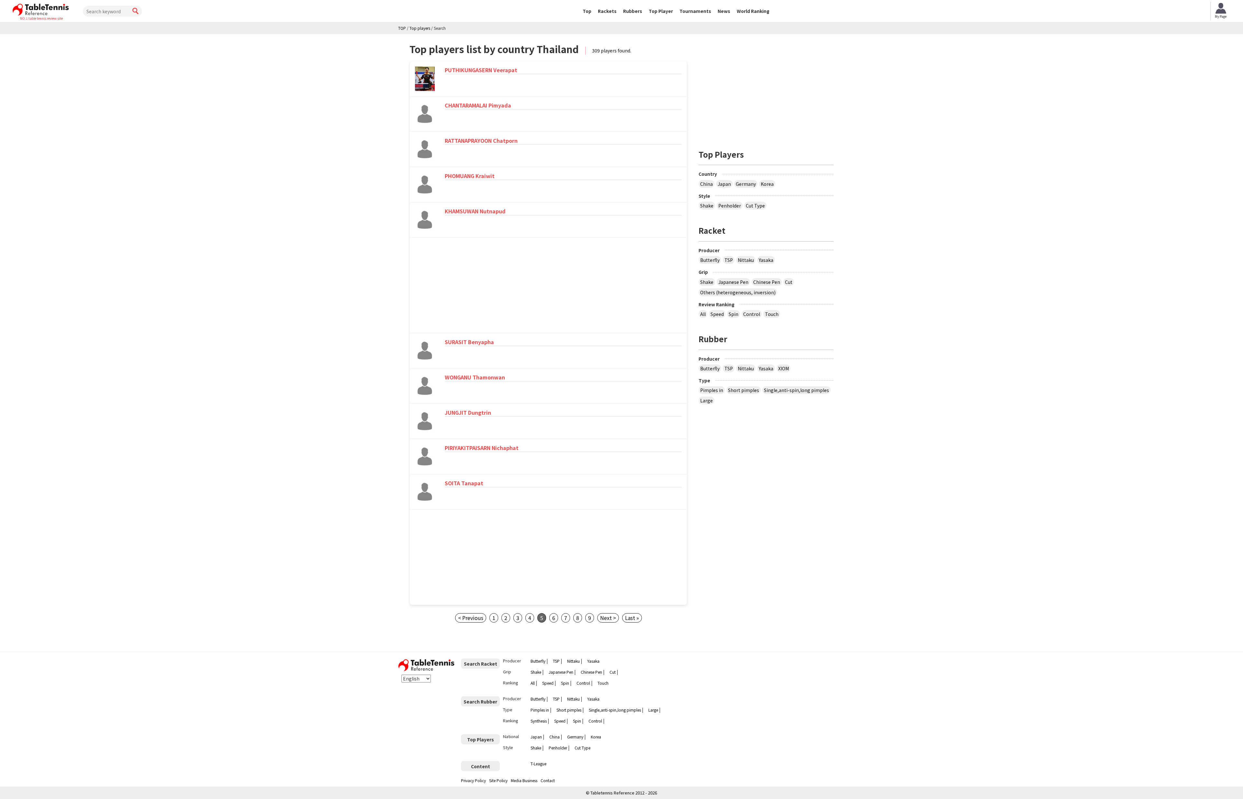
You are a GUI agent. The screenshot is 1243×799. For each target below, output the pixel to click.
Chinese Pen (766, 282)
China (706, 184)
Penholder (729, 205)
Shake (706, 205)
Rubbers (632, 11)
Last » (632, 618)
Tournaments (695, 11)
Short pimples (743, 390)
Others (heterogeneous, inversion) (738, 292)
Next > (608, 618)
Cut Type (755, 205)
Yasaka (766, 260)
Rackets (607, 11)
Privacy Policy (473, 780)
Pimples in (711, 390)
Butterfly (710, 260)
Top (587, 11)
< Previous (470, 618)
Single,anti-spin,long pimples (796, 390)
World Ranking (753, 11)
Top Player (661, 11)
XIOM (783, 368)
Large (706, 400)
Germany (746, 184)
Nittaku (746, 260)
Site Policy (498, 780)
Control (751, 314)
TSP (728, 260)
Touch (771, 314)
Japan (724, 184)
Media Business (524, 780)
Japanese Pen (733, 282)
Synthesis (539, 721)
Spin (733, 314)
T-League (538, 763)
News (724, 11)
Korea (767, 184)
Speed (717, 314)
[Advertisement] (465, 286)
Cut (788, 282)
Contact (548, 780)
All (703, 314)
